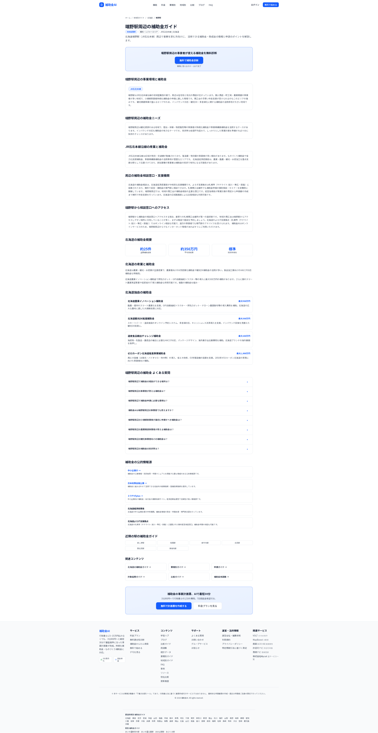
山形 (155, 718)
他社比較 (165, 676)
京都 (137, 721)
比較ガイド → (177, 576)
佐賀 (219, 721)
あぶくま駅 (170, 731)
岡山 (176, 721)
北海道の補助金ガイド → (139, 567)
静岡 (242, 718)
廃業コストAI (263, 643)
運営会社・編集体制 (231, 635)
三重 (127, 721)
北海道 (150, 17)
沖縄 (127, 724)
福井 (221, 718)
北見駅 (237, 542)
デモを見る (135, 652)
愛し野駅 (140, 542)
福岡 (214, 721)
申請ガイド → (220, 567)
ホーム (128, 17)
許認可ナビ (263, 647)
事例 (163, 668)
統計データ (166, 652)
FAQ (211, 4)
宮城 (144, 718)
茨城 (166, 718)
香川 (198, 721)
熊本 (230, 721)
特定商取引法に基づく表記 (234, 647)
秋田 (150, 718)
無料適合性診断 (137, 639)
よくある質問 (197, 635)
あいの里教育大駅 (132, 731)
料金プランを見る (207, 606)
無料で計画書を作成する (174, 606)
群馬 (176, 718)
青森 (134, 718)
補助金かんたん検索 (139, 643)
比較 (192, 4)
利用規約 (226, 639)
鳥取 (166, 721)
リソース (165, 672)
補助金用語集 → (221, 576)
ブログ (201, 4)
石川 (215, 718)
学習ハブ (165, 635)
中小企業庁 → (134, 470)
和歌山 (159, 721)
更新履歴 (165, 681)
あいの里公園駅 (147, 731)
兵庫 (148, 721)
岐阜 (237, 718)
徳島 (192, 721)
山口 (187, 721)
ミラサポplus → (135, 495)
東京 (192, 718)
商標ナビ (261, 652)
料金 (163, 4)
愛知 (247, 718)
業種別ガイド (167, 656)
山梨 (226, 718)
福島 (160, 718)
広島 (182, 721)
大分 (235, 721)
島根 (171, 721)
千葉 (187, 718)
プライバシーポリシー (232, 643)
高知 (208, 721)
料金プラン (135, 635)
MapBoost (261, 639)
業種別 (173, 4)
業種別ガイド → (178, 567)
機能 (155, 4)
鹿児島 (246, 721)
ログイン (255, 4)
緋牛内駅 (205, 542)
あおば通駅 (159, 731)
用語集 (164, 647)
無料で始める (271, 4)
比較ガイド (166, 643)
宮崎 (240, 721)
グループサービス (199, 643)
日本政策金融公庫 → (137, 483)
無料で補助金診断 (189, 60)
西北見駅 (140, 548)
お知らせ (195, 647)
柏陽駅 (173, 542)
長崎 (224, 721)
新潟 (205, 718)
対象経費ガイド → (136, 576)
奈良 (153, 721)
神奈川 (198, 718)
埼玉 (182, 718)
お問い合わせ (197, 639)
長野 (231, 718)
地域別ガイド (139, 17)
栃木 (171, 718)
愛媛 (203, 721)
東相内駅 (172, 548)
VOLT (260, 635)
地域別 (183, 4)
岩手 (139, 718)
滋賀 (132, 721)
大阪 (143, 721)
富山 (210, 718)
